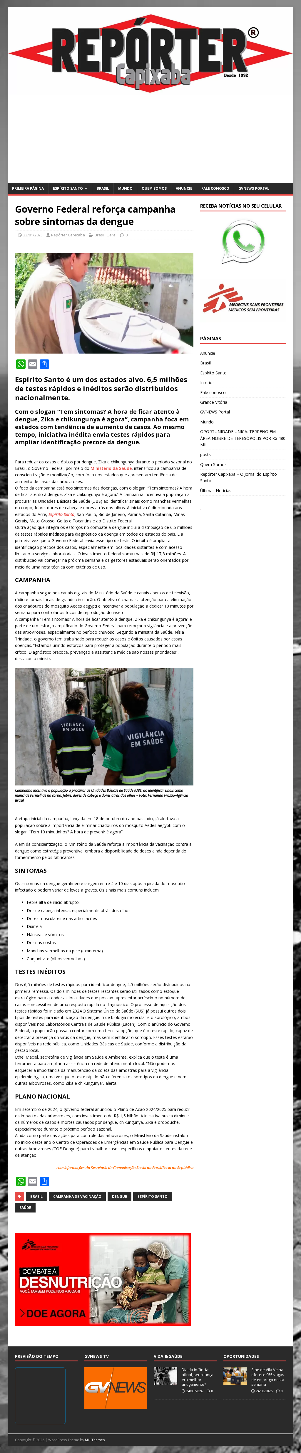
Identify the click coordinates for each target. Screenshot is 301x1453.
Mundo (125, 188)
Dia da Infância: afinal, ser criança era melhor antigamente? (197, 1377)
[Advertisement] (151, 138)
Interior (207, 382)
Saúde (25, 1207)
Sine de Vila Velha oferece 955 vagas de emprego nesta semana (267, 1377)
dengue (119, 1196)
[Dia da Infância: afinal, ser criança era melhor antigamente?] (165, 1381)
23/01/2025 (33, 235)
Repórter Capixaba (68, 235)
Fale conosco (215, 188)
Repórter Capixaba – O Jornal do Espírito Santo (238, 477)
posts (205, 454)
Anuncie (184, 188)
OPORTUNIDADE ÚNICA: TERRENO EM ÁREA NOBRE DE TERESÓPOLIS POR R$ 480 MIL (242, 438)
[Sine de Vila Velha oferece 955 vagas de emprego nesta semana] (235, 1381)
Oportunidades (241, 1356)
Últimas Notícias (215, 490)
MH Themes (95, 1439)
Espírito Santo (68, 188)
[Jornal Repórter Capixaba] (151, 91)
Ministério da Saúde (111, 468)
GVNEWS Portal (253, 188)
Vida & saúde (168, 1356)
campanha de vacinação (77, 1196)
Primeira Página (28, 188)
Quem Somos (154, 188)
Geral (111, 235)
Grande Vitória (213, 402)
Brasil (103, 188)
